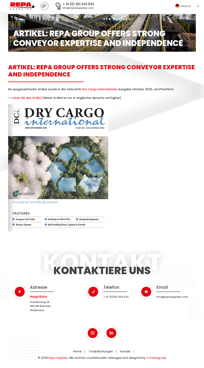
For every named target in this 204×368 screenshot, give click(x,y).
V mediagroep (156, 358)
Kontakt (125, 351)
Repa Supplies (58, 358)
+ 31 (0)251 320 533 (115, 297)
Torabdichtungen (101, 351)
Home (77, 351)
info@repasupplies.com (78, 8)
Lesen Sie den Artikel (26, 98)
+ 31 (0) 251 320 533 (78, 4)
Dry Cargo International (99, 89)
